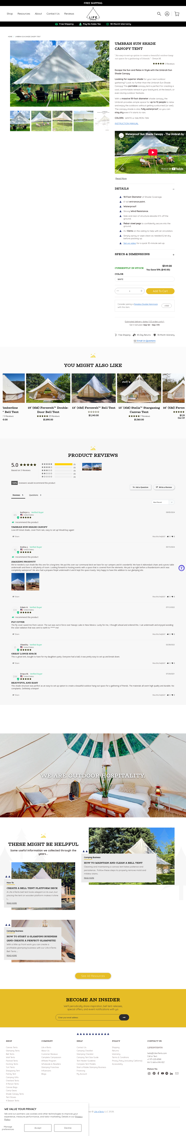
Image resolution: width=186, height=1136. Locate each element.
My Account (82, 1074)
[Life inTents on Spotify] (166, 1073)
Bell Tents (10, 1054)
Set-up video (130, 243)
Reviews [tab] (16, 495)
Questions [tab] (33, 495)
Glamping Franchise (50, 1067)
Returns (115, 1050)
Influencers (46, 1070)
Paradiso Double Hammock (146, 304)
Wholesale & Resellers (51, 1064)
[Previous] (12, 74)
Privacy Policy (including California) (127, 1061)
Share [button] (17, 536)
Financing (81, 1070)
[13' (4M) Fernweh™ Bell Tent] (94, 388)
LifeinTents (155, 1047)
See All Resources (93, 976)
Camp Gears (11, 1090)
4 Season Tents (12, 1100)
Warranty (116, 1054)
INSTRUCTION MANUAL (126, 123)
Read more (12, 903)
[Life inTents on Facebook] (158, 1073)
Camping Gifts (12, 1077)
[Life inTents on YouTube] (162, 1073)
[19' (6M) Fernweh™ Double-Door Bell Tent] (48, 388)
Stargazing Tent (13, 1070)
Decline (67, 1127)
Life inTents (46, 1047)
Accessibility (117, 1064)
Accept (37, 1127)
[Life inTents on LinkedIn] (172, 1073)
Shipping (116, 1047)
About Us (45, 1050)
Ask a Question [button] (142, 487)
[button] (10, 13)
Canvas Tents (12, 1047)
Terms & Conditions (120, 1057)
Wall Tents (10, 1057)
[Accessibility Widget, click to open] (182, 568)
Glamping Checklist (85, 1054)
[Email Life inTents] (177, 1073)
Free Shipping (124, 335)
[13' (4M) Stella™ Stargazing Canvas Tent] (139, 388)
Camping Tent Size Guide (87, 1057)
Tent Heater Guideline (86, 1061)
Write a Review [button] (165, 487)
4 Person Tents (12, 1084)
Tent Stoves (11, 1097)
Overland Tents (12, 1080)
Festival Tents (12, 1061)
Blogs (43, 1074)
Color (119, 274)
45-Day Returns (144, 335)
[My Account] (167, 14)
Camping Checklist (85, 1050)
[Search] (159, 13)
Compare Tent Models (86, 1064)
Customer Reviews (49, 1054)
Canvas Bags (11, 1087)
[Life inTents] (93, 14)
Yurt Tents (10, 1067)
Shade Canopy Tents (15, 1094)
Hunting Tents (12, 1064)
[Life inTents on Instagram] (149, 1073)
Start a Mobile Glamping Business (91, 1067)
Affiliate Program (48, 1061)
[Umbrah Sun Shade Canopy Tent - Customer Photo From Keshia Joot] (87, 466)
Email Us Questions (146, 340)
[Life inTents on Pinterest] (154, 1073)
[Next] (106, 74)
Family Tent (11, 1074)
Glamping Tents (13, 1050)
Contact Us (81, 1047)
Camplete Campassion (51, 1057)
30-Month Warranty (166, 335)
